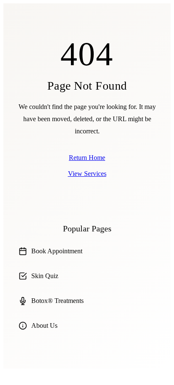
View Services (87, 173)
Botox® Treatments (57, 300)
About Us (44, 325)
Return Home (87, 157)
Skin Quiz (44, 275)
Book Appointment (56, 251)
